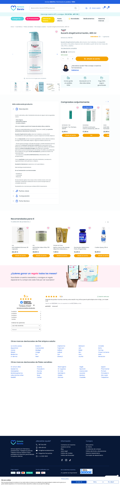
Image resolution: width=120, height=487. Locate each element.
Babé (80, 350)
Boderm (38, 346)
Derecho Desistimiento (93, 453)
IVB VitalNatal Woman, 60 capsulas (20, 248)
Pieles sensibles (28, 27)
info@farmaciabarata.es (46, 450)
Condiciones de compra (93, 449)
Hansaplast (15, 371)
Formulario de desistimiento (94, 455)
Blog (62, 449)
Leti (80, 348)
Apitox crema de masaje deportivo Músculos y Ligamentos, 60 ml (61, 248)
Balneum (82, 346)
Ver (91, 135)
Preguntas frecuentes (45, 453)
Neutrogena (62, 367)
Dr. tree (60, 371)
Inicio (12, 27)
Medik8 (13, 377)
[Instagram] (66, 460)
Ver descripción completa (69, 48)
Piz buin (103, 371)
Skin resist (104, 375)
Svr (36, 354)
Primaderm (105, 373)
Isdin (99, 354)
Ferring (100, 350)
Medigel (38, 350)
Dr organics (62, 369)
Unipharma (61, 346)
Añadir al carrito (93, 59)
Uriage (37, 352)
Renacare (101, 356)
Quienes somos (65, 447)
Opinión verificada (104, 296)
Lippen (103, 367)
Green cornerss (103, 352)
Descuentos (89, 445)
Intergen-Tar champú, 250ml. (69, 127)
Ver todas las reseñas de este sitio (26, 308)
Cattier (39, 377)
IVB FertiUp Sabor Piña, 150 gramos (41, 248)
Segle (81, 367)
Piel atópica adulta (40, 27)
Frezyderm (40, 369)
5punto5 (82, 369)
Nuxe (38, 375)
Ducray (39, 371)
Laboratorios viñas (17, 375)
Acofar (81, 356)
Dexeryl (60, 356)
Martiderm (61, 373)
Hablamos (75, 70)
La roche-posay (16, 346)
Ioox (80, 354)
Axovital (82, 373)
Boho (100, 348)
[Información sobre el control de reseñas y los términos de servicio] (34, 305)
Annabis (101, 346)
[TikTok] (70, 460)
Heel (36, 356)
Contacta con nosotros (68, 445)
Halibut (59, 350)
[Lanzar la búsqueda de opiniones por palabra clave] (39, 330)
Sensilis (39, 373)
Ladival (59, 352)
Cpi (58, 354)
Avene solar (84, 371)
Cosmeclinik (39, 348)
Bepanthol (14, 348)
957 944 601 (42, 445)
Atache (39, 367)
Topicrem (60, 348)
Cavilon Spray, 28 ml (101, 247)
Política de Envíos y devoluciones (96, 451)
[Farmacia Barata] (17, 8)
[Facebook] (62, 460)
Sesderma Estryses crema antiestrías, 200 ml (91, 127)
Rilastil (13, 352)
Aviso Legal (64, 451)
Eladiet (60, 375)
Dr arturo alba (16, 367)
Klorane (60, 377)
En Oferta (89, 447)
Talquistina (104, 377)
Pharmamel (105, 369)
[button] (107, 8)
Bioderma (14, 354)
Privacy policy (65, 479)
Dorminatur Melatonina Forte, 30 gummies (81, 248)
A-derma (14, 356)
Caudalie (82, 377)
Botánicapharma (17, 373)
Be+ (80, 352)
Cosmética (18, 27)
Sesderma (14, 369)
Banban (82, 375)
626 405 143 (42, 447)
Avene (13, 350)
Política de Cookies (66, 453)
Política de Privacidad (67, 455)
